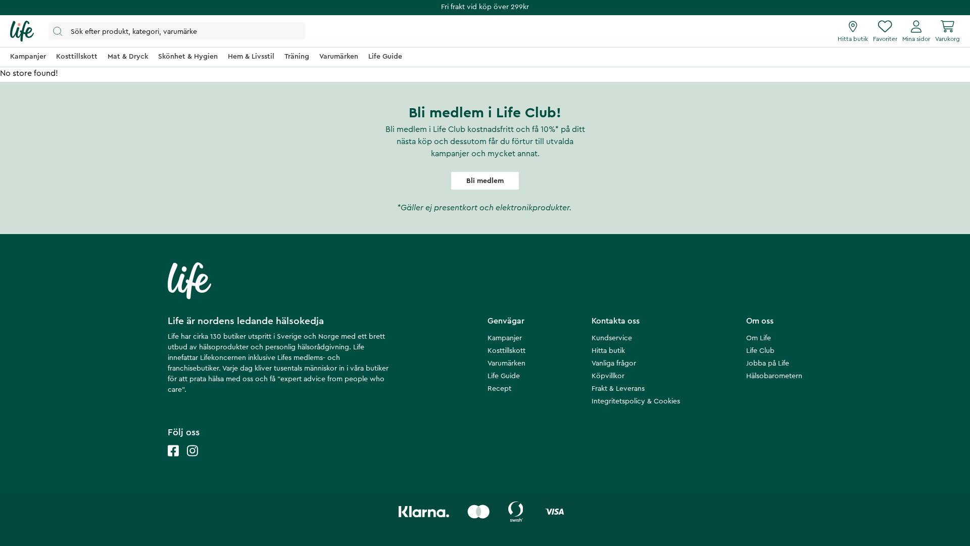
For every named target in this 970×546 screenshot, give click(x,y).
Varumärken (506, 363)
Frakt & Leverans (618, 388)
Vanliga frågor (614, 363)
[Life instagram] (192, 460)
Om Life (758, 338)
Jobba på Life (767, 363)
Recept (499, 388)
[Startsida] (22, 31)
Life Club (760, 350)
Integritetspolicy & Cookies (636, 401)
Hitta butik (608, 350)
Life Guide (504, 376)
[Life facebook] (173, 460)
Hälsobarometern (774, 376)
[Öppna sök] (177, 31)
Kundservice (612, 338)
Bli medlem (485, 181)
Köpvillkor (608, 376)
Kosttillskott (506, 350)
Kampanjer (505, 338)
